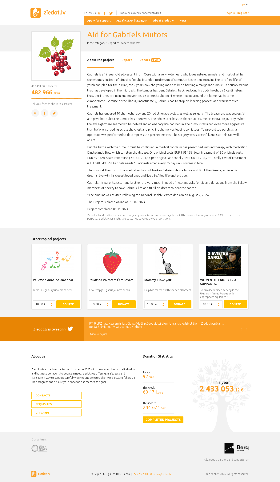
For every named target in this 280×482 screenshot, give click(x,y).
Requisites (44, 404)
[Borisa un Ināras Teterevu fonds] (127, 448)
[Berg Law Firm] (236, 448)
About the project (100, 60)
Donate (68, 304)
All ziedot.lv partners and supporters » (226, 459)
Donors (149, 60)
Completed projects (163, 419)
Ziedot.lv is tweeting (49, 329)
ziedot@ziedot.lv (162, 474)
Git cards (43, 412)
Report (127, 60)
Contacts (43, 395)
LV (243, 5)
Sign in (231, 12)
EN (247, 5)
